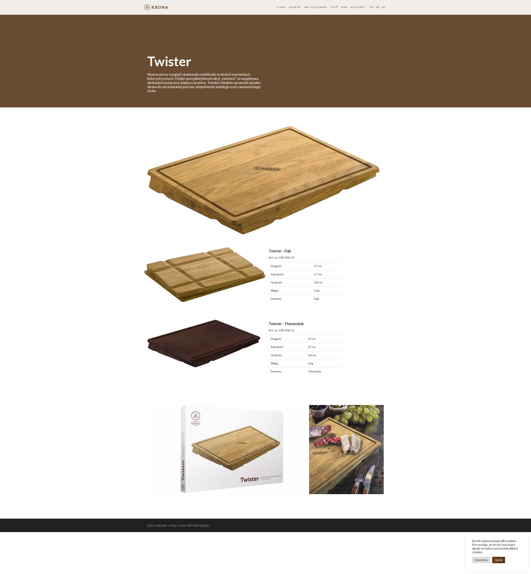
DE (378, 7)
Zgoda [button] (499, 560)
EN (372, 7)
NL (384, 7)
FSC (334, 7)
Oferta (295, 7)
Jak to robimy (315, 7)
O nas (280, 7)
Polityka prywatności (190, 525)
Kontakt (358, 7)
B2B (344, 7)
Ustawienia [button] (481, 560)
